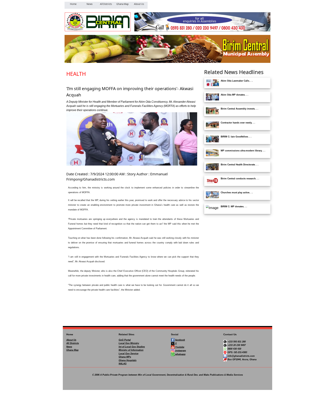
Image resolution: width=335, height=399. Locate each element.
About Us (71, 340)
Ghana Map (72, 350)
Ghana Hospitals (127, 360)
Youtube (179, 347)
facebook (179, 340)
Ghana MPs (125, 357)
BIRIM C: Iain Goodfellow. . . (236, 136)
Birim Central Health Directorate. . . (239, 164)
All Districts (72, 343)
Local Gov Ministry (129, 343)
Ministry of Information (131, 350)
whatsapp (179, 354)
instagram (180, 350)
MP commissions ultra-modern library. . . (243, 150)
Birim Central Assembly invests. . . (239, 108)
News (69, 346)
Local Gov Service (128, 353)
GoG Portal (125, 340)
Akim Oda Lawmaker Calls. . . (237, 80)
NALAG (122, 363)
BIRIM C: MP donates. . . (234, 206)
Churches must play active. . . (237, 192)
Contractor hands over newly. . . (238, 122)
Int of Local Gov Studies (132, 346)
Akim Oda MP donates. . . (234, 94)
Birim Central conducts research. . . (240, 178)
